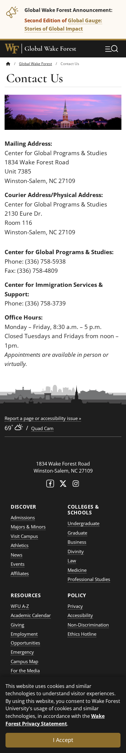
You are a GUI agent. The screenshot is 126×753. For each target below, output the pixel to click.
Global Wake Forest (50, 49)
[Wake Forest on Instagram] (76, 485)
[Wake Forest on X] (63, 485)
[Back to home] (8, 63)
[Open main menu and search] (111, 48)
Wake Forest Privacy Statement (55, 719)
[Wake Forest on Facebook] (50, 485)
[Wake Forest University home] (12, 48)
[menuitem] (12, 64)
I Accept (63, 740)
